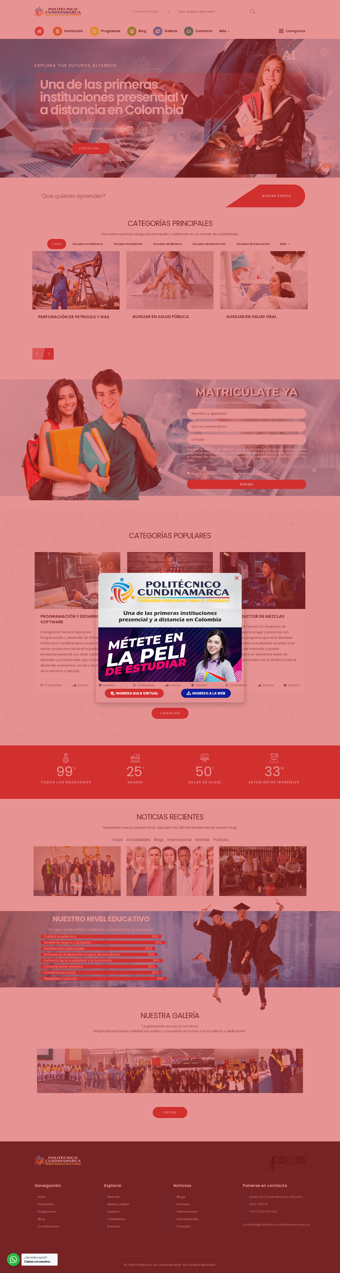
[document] (170, 636)
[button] (236, 578)
